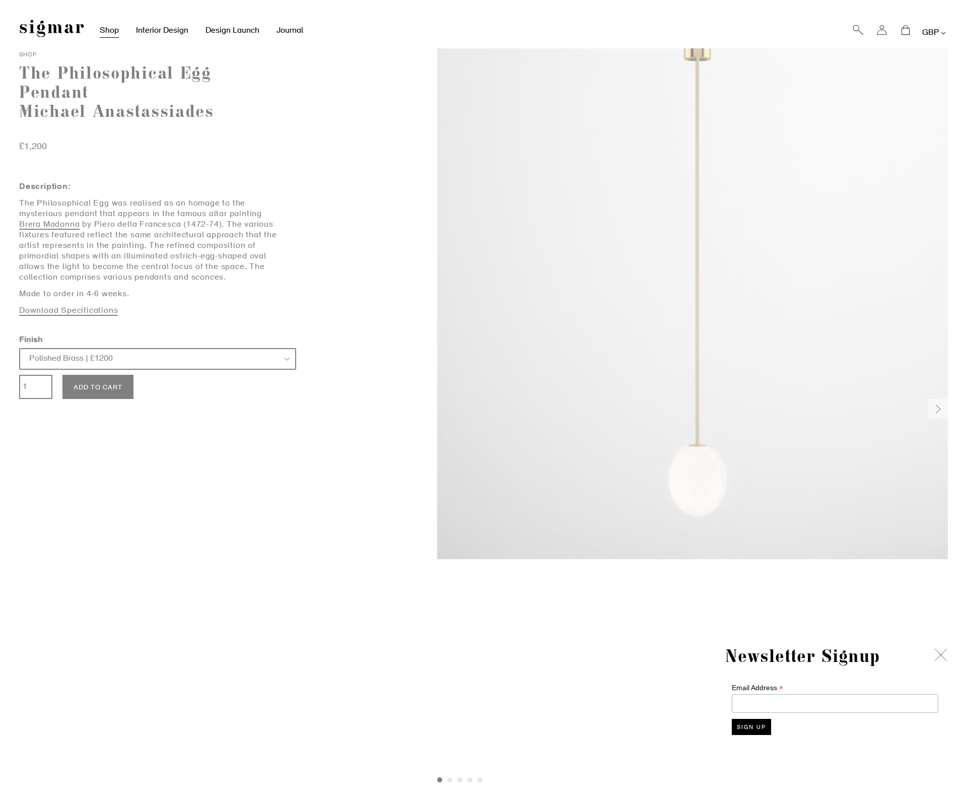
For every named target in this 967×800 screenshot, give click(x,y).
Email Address (757, 688)
